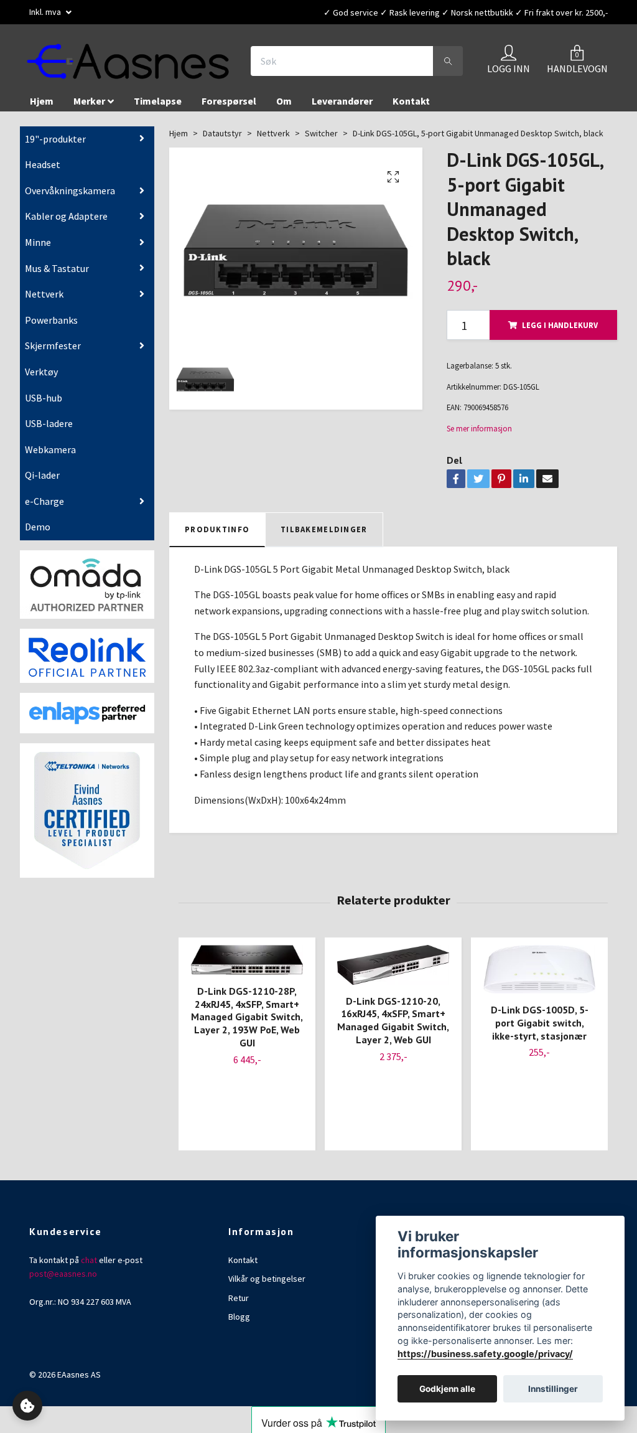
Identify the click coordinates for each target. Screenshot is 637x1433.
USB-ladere (49, 424)
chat (89, 1260)
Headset (42, 165)
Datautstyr (222, 133)
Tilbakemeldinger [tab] (324, 530)
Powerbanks (51, 320)
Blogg (239, 1317)
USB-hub (43, 398)
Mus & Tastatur (57, 269)
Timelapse (158, 101)
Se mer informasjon (479, 429)
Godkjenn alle (447, 1389)
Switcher (321, 133)
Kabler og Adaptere (66, 216)
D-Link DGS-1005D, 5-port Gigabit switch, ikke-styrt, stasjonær (539, 1023)
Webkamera (50, 450)
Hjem (41, 101)
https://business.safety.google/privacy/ (485, 1353)
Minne (38, 243)
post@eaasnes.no (63, 1274)
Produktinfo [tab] (217, 530)
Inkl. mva (46, 11)
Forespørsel (229, 101)
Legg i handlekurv (560, 326)
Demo (37, 527)
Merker (89, 101)
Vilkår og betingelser (266, 1279)
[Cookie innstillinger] (27, 1406)
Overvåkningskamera (70, 191)
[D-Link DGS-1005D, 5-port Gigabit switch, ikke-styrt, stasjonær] (539, 970)
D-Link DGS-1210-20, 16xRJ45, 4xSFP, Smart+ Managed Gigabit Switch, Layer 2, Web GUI (393, 1020)
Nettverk (44, 294)
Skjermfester (53, 346)
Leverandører (342, 101)
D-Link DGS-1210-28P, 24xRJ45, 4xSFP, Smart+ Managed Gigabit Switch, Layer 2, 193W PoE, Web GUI (247, 1017)
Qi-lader (42, 475)
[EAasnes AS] (129, 62)
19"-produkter (55, 139)
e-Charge (44, 502)
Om (284, 101)
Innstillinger (553, 1389)
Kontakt (411, 101)
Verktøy (41, 372)
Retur (238, 1298)
